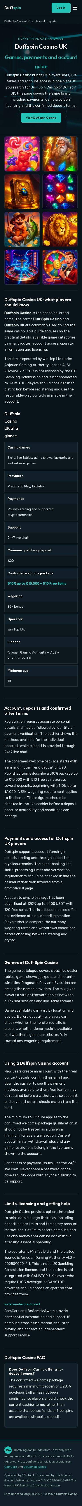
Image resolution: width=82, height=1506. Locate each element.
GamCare (10, 1466)
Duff (12, 7)
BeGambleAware (35, 1466)
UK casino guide (46, 21)
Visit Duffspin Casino (41, 118)
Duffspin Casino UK (17, 21)
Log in (61, 8)
